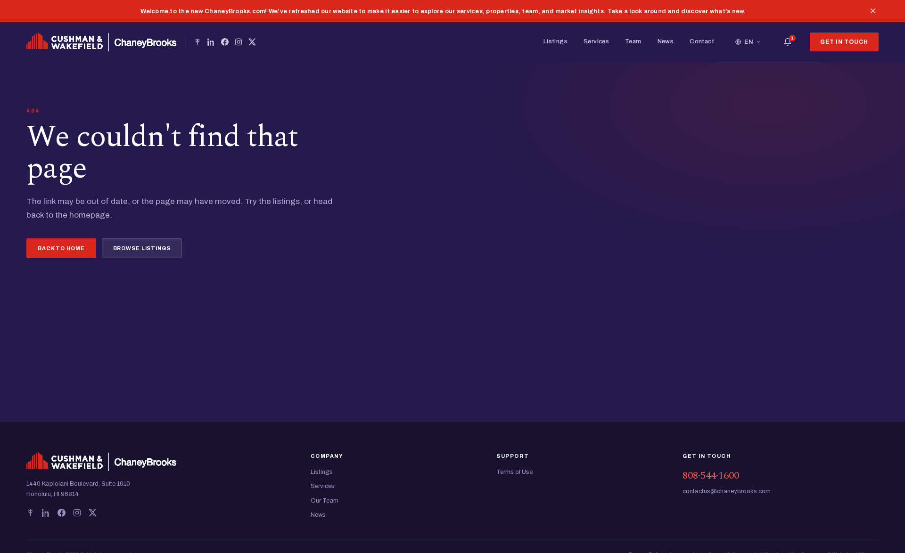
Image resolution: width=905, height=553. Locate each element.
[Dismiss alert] (873, 10)
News (666, 41)
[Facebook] (225, 42)
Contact (702, 41)
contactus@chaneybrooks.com (727, 491)
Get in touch (844, 42)
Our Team (324, 500)
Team (633, 41)
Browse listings (142, 248)
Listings (555, 41)
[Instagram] (238, 42)
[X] (252, 42)
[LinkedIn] (211, 42)
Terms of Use (514, 472)
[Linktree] (197, 42)
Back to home (61, 248)
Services (596, 41)
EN (749, 42)
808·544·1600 (711, 475)
